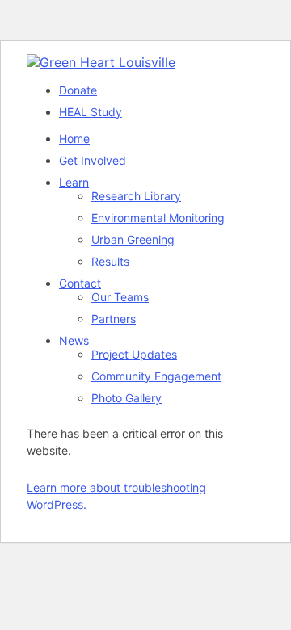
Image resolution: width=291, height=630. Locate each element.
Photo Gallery (126, 398)
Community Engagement (156, 376)
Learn (74, 182)
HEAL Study (90, 112)
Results (110, 261)
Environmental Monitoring (158, 218)
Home (74, 138)
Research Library (136, 196)
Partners (113, 319)
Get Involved (92, 160)
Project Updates (134, 354)
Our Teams (120, 297)
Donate (78, 90)
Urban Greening (133, 239)
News (74, 340)
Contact (80, 283)
